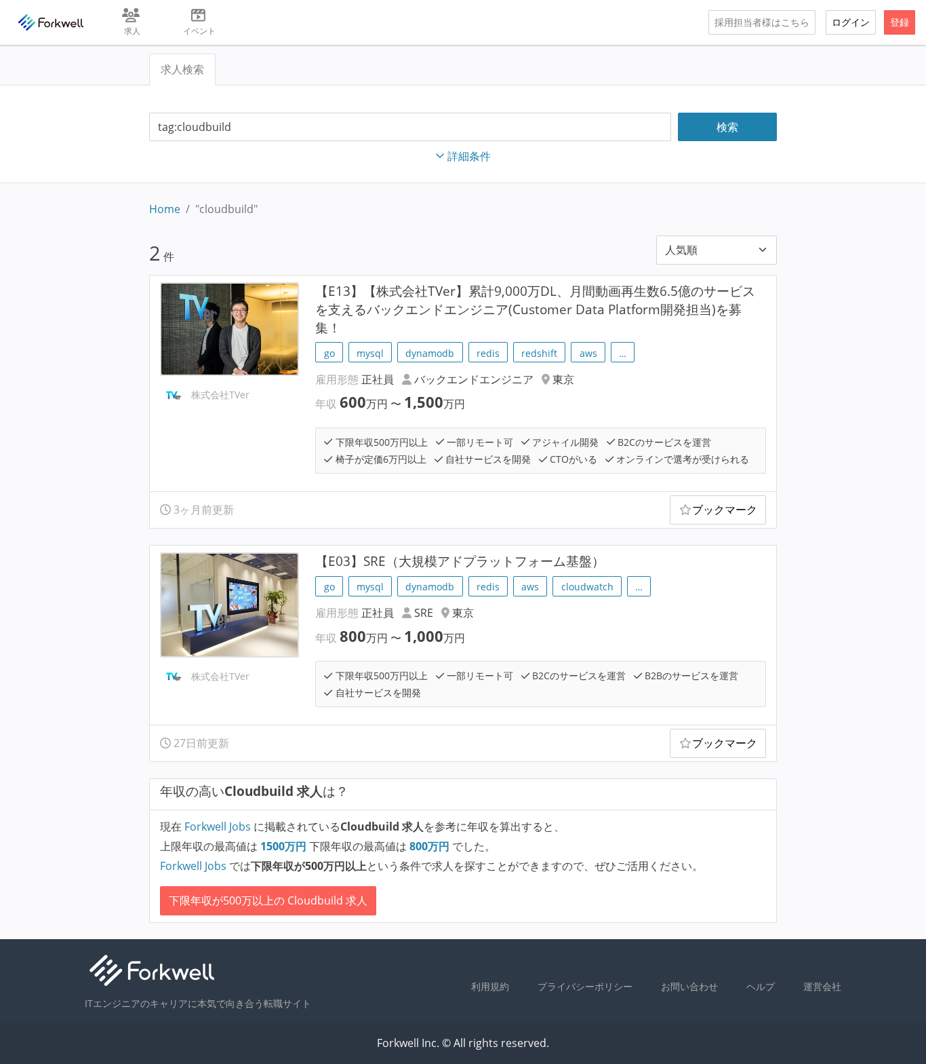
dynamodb (429, 353)
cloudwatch (587, 586)
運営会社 (822, 986)
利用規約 (490, 986)
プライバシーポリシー (585, 986)
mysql (370, 353)
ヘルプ (760, 986)
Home (164, 209)
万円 (284, 846)
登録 (899, 22)
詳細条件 (469, 156)
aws (588, 353)
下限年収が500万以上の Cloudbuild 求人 (268, 900)
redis (488, 353)
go (329, 353)
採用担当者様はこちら (761, 22)
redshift (539, 353)
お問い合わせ (689, 986)
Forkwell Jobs (217, 826)
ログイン (851, 22)
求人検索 (182, 69)
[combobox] (410, 127)
